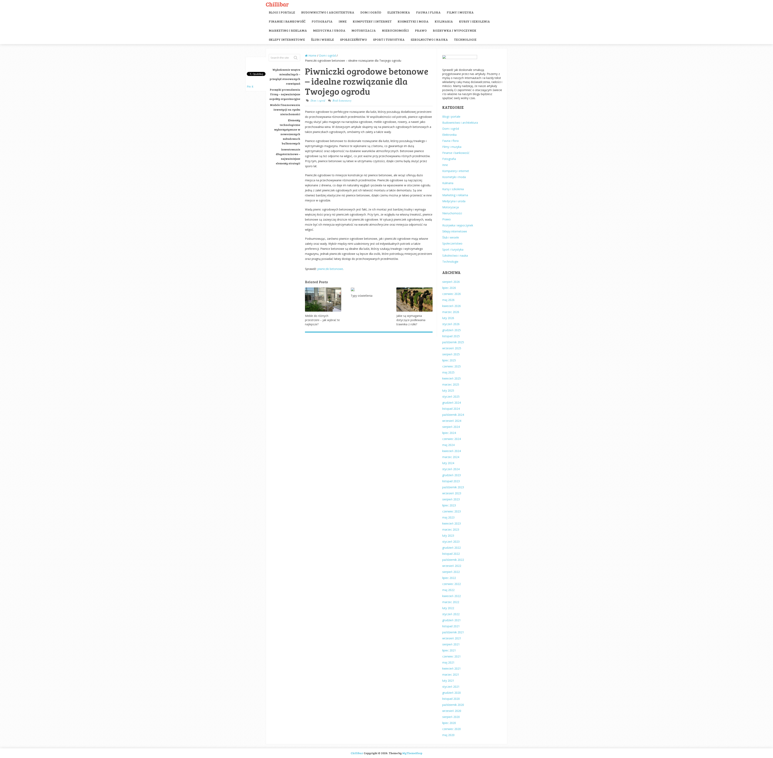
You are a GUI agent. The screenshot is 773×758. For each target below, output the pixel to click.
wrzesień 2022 (451, 566)
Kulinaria (444, 21)
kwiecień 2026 (451, 306)
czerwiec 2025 (451, 366)
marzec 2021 (450, 674)
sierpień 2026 (451, 282)
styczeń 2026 (451, 324)
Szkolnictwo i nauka (429, 39)
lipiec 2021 (449, 650)
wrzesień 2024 (451, 421)
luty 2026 (448, 318)
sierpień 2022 (451, 572)
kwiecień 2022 (451, 596)
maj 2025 (448, 372)
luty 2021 (448, 680)
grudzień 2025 (451, 330)
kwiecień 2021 (451, 668)
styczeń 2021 (451, 687)
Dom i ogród (370, 12)
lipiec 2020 (449, 723)
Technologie (465, 39)
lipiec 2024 (449, 433)
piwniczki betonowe (330, 269)
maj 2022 (448, 590)
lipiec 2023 (449, 505)
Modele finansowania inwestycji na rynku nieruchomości (285, 109)
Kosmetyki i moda (413, 21)
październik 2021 (453, 632)
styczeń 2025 (451, 396)
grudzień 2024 (451, 402)
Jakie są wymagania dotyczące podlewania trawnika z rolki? (410, 320)
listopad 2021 (451, 626)
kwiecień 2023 (451, 523)
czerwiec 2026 (451, 294)
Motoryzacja (363, 30)
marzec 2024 (450, 457)
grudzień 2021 (451, 620)
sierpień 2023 (451, 499)
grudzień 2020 (451, 693)
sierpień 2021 (451, 644)
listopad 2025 (451, 336)
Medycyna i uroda (329, 30)
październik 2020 (453, 705)
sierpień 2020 (451, 717)
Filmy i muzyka (460, 12)
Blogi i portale (282, 12)
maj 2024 (448, 445)
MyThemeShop (412, 753)
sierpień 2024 (451, 427)
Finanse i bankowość (287, 21)
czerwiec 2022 (451, 584)
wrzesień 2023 (451, 493)
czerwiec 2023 (451, 511)
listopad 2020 (451, 699)
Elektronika (398, 12)
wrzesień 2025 (451, 348)
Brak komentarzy (342, 100)
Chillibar (277, 4)
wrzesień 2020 (451, 711)
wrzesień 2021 (451, 638)
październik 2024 (453, 415)
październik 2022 (453, 560)
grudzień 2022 (451, 548)
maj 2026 (448, 300)
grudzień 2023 (451, 475)
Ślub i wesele (322, 39)
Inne (343, 21)
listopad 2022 (451, 554)
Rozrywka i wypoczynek (454, 30)
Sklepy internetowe (287, 39)
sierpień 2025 (451, 354)
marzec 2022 (450, 602)
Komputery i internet (372, 21)
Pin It (250, 86)
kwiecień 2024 (451, 451)
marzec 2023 (450, 529)
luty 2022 (448, 608)
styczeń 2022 (451, 614)
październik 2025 (453, 342)
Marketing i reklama (288, 30)
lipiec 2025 (449, 360)
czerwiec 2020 (451, 729)
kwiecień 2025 (451, 378)
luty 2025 (448, 390)
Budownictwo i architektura (327, 12)
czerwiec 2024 (451, 439)
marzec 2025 (450, 384)
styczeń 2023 (451, 541)
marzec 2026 (450, 312)
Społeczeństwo (353, 39)
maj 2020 (448, 735)
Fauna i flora (428, 12)
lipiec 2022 (449, 578)
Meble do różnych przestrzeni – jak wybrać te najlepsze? (322, 320)
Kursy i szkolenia (474, 21)
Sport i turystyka (389, 39)
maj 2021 (448, 662)
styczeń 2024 (451, 469)
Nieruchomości (395, 30)
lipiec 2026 (449, 288)
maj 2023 (448, 517)
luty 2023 (448, 535)
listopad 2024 (451, 409)
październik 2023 (453, 487)
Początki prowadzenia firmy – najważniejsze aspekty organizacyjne (284, 94)
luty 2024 (448, 463)
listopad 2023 (451, 481)
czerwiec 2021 (451, 656)
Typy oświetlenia (361, 296)
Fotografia (322, 21)
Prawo (421, 30)
